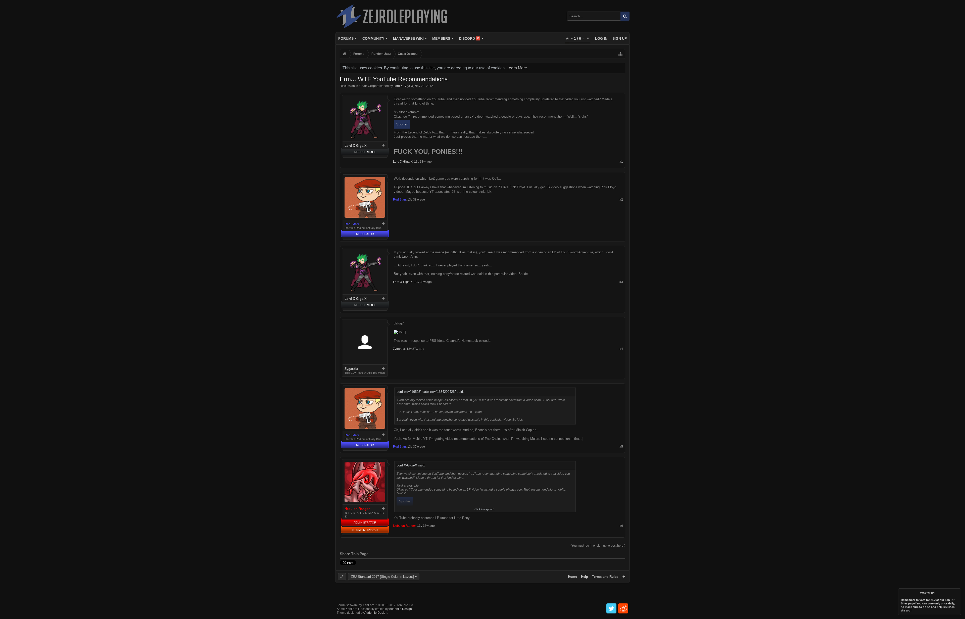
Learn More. (517, 68)
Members (441, 38)
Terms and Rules (605, 577)
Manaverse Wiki (408, 38)
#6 (621, 526)
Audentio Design (400, 609)
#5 (621, 446)
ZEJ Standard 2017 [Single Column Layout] (382, 577)
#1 (621, 161)
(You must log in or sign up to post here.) (597, 545)
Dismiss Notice (957, 592)
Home (572, 577)
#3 (621, 282)
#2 (621, 199)
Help (584, 577)
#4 (621, 349)
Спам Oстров (368, 86)
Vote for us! (927, 592)
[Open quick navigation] (620, 54)
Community (373, 38)
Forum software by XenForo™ (375, 605)
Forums (346, 38)
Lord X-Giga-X (403, 86)
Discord (469, 38)
